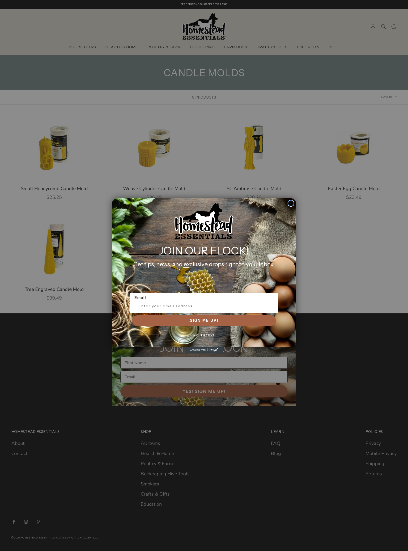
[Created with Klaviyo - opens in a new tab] (204, 350)
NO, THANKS (204, 335)
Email (140, 297)
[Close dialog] (291, 203)
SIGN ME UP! (204, 320)
